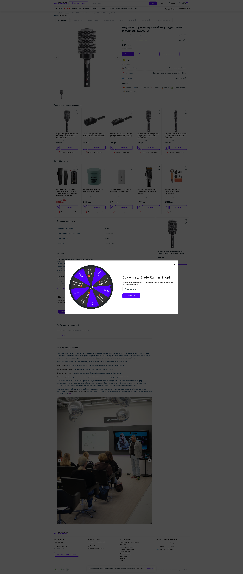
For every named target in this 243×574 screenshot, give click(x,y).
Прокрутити (131, 295)
